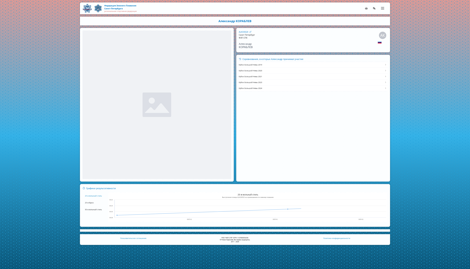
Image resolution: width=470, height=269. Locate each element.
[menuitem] (86, 8)
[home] (98, 8)
